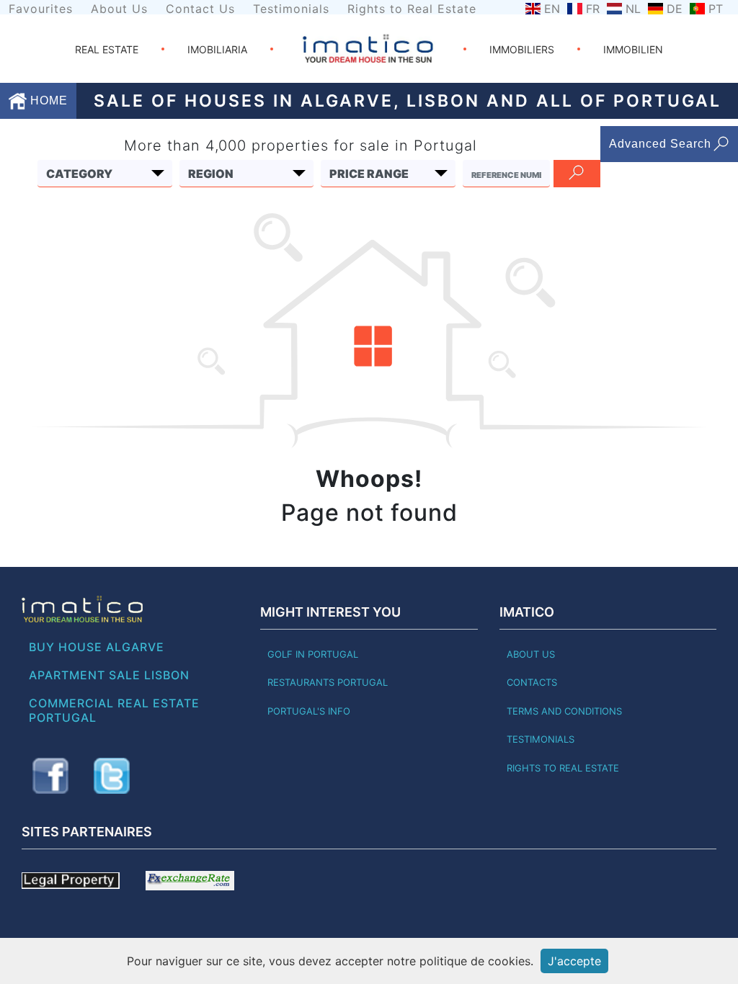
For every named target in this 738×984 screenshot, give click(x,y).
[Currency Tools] (190, 879)
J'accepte (574, 961)
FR (593, 8)
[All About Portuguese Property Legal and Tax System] (71, 879)
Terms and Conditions (564, 711)
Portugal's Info (308, 711)
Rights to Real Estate (411, 8)
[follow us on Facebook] (50, 776)
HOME (47, 100)
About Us (119, 8)
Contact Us (200, 8)
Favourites (41, 8)
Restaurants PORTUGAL (327, 682)
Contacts (532, 682)
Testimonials (291, 8)
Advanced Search (660, 144)
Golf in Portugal (312, 654)
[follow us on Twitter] (112, 776)
